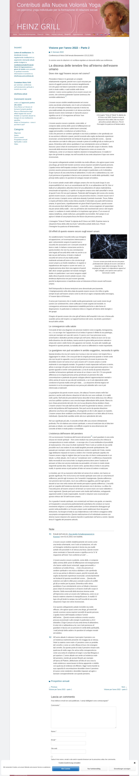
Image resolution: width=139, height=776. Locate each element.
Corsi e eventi (19, 137)
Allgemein (17, 133)
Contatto (88, 34)
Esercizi (40, 34)
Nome (53, 731)
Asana (16, 135)
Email (53, 740)
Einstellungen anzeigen (122, 769)
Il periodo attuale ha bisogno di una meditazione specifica (24, 118)
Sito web (54, 748)
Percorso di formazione (27, 34)
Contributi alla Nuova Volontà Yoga (59, 5)
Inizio (15, 34)
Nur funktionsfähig (94, 769)
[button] (135, 763)
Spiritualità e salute (20, 142)
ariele (16, 102)
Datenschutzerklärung (20, 775)
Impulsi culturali (57, 34)
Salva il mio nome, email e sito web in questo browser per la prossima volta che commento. (83, 759)
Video (47, 34)
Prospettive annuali (60, 681)
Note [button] (51, 529)
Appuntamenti (78, 34)
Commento (55, 705)
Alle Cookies (65, 769)
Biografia (68, 34)
